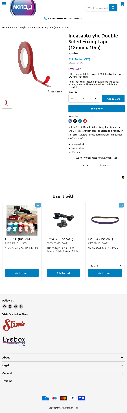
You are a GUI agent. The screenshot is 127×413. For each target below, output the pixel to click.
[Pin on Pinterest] (85, 121)
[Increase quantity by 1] (95, 99)
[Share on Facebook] (70, 121)
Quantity (72, 92)
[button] (96, 164)
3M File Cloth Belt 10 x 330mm (103, 248)
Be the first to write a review (97, 164)
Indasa (74, 53)
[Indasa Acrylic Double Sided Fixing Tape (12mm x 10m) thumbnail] (7, 103)
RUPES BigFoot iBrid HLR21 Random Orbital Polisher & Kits (62, 250)
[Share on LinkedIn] (80, 121)
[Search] (113, 7)
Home (5, 27)
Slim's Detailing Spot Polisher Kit (21, 248)
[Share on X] (75, 121)
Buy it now (96, 108)
